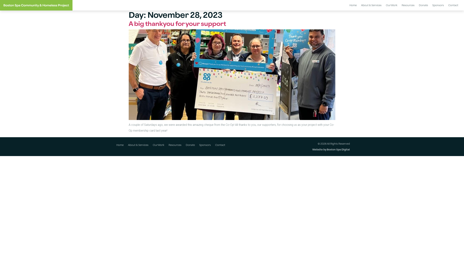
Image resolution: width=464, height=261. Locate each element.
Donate (423, 5)
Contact (453, 5)
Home (353, 5)
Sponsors (438, 5)
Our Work (391, 5)
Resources (408, 5)
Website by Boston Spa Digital (331, 149)
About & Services (371, 5)
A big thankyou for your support (177, 23)
